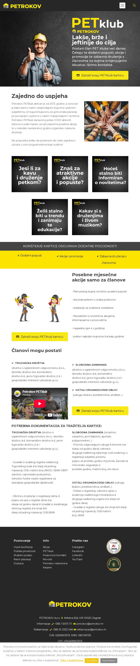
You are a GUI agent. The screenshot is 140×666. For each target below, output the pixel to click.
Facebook (78, 551)
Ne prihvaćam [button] (108, 660)
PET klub (48, 551)
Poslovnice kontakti (54, 555)
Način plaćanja (22, 559)
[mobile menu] (122, 5)
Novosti (47, 559)
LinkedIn (77, 555)
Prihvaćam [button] (92, 660)
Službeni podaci (23, 555)
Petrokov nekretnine (55, 563)
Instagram (78, 547)
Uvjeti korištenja (23, 547)
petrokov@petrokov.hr (89, 623)
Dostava (19, 563)
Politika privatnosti (25, 551)
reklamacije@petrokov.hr (91, 629)
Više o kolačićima (71, 660)
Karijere (47, 567)
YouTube (77, 559)
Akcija (46, 547)
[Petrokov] (22, 5)
